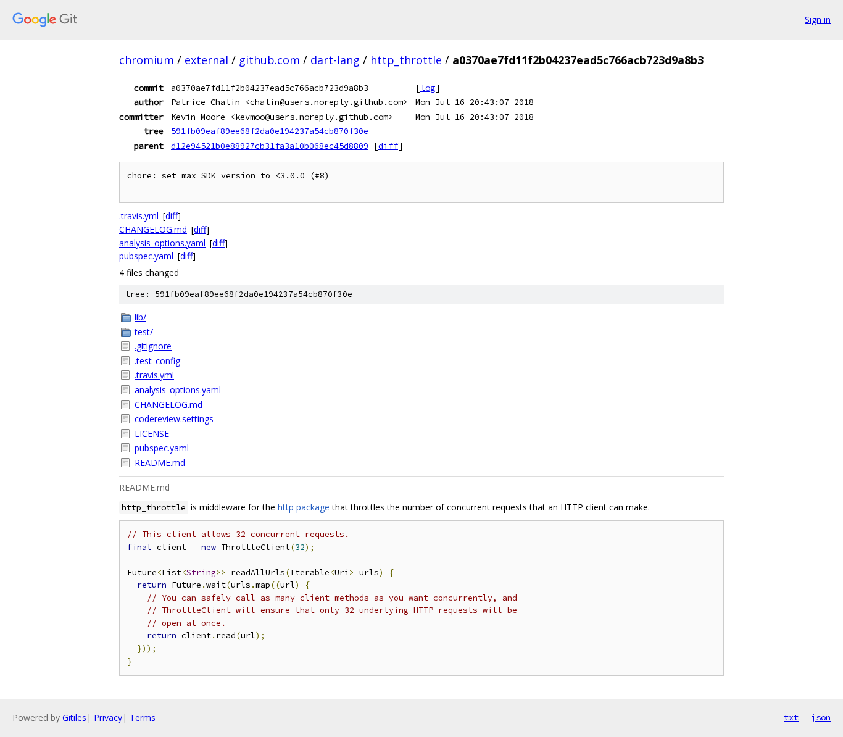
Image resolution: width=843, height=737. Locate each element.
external (206, 59)
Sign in (818, 19)
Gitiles (74, 717)
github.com (269, 59)
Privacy (108, 717)
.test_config (157, 361)
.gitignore (153, 346)
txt (791, 717)
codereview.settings (174, 419)
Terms (143, 717)
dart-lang (335, 59)
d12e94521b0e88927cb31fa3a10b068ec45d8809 (269, 145)
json (821, 717)
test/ (144, 332)
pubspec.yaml (146, 256)
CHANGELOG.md (153, 229)
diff (388, 145)
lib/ (140, 317)
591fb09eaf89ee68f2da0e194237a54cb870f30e (269, 130)
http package (304, 507)
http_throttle (406, 59)
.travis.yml (139, 216)
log (427, 87)
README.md (160, 462)
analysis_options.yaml (162, 243)
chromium (146, 59)
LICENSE (152, 433)
